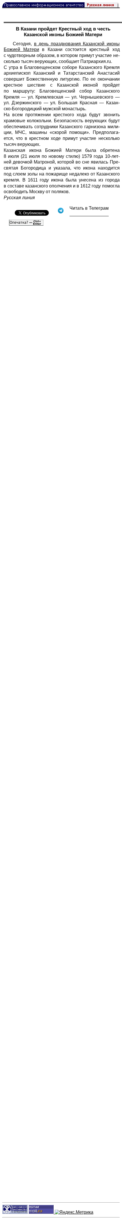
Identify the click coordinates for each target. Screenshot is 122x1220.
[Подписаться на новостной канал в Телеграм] (89, 214)
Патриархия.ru (95, 61)
